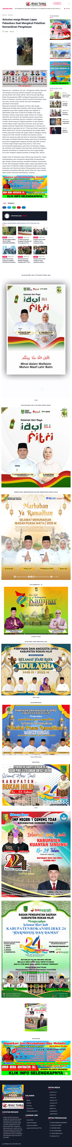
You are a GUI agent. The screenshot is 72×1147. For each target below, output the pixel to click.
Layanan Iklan (30, 1120)
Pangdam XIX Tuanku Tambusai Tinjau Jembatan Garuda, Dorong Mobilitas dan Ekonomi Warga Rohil (39, 260)
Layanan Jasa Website (32, 1125)
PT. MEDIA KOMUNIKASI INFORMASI (58, 1122)
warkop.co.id (53, 1097)
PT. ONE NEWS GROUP (55, 1128)
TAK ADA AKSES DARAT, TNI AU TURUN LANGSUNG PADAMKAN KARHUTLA (9, 241)
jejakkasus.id (53, 1108)
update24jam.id (53, 1114)
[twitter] (4, 3)
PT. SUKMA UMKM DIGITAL (56, 1133)
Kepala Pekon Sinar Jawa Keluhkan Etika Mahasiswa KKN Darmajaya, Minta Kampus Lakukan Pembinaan (66, 96)
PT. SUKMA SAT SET (54, 1136)
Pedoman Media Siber (32, 1111)
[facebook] (2, 3)
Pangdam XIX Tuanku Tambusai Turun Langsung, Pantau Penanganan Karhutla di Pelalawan (40, 241)
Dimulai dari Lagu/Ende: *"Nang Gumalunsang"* (67, 122)
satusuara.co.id (53, 1103)
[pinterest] (8, 3)
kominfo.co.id (53, 1092)
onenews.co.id (53, 1100)
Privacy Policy (30, 1108)
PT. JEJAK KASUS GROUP (55, 1125)
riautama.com (17, 1144)
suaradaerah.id (53, 1111)
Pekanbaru (10, 15)
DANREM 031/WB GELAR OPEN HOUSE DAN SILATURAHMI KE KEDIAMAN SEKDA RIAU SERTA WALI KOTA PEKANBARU (67, 104)
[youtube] (12, 3)
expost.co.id (53, 1095)
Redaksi (28, 1100)
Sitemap (57, 3)
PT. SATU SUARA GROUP (55, 1131)
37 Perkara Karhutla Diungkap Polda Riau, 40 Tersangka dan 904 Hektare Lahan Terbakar (24, 241)
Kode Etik (29, 1103)
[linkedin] (24, 207)
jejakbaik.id (52, 1105)
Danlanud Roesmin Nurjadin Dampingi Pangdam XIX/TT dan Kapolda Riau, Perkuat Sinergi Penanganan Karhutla (24, 260)
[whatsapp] (6, 3)
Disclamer (29, 1105)
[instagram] (10, 3)
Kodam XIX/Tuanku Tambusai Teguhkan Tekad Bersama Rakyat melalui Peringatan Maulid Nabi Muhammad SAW (9, 260)
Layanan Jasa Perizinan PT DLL (34, 1128)
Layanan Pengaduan (32, 1122)
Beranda (4, 15)
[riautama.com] (36, 6)
